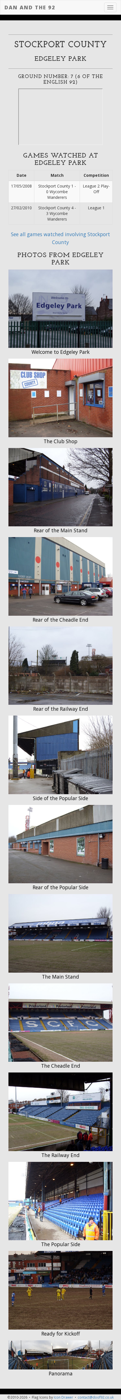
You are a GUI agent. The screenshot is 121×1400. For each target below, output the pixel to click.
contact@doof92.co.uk (96, 1397)
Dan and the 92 (30, 7)
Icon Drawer (63, 1397)
